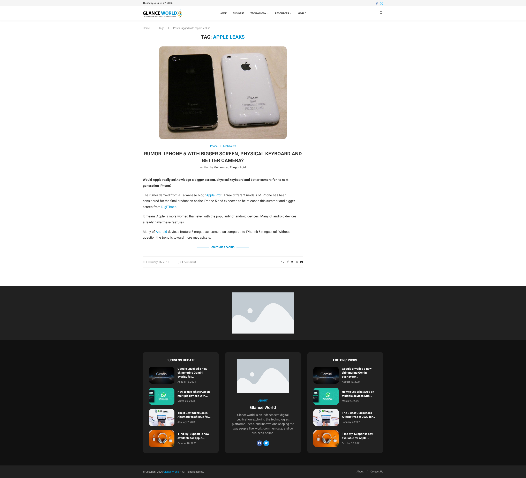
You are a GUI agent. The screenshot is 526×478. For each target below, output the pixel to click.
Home (223, 13)
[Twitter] (381, 3)
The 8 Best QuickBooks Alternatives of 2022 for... (194, 415)
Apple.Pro (213, 195)
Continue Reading (222, 247)
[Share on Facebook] (288, 262)
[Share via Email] (301, 262)
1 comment (189, 262)
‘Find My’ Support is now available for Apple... (193, 436)
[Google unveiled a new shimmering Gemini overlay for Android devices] (161, 375)
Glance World (171, 472)
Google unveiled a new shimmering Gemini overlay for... (192, 373)
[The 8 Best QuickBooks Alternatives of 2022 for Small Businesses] (161, 417)
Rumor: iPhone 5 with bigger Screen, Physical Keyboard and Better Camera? (223, 157)
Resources (282, 13)
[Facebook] (377, 3)
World (302, 13)
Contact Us (376, 471)
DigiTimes (168, 206)
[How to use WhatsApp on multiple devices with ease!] (161, 396)
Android (161, 231)
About (359, 471)
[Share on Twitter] (292, 262)
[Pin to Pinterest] (297, 262)
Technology (258, 13)
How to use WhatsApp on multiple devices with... (194, 394)
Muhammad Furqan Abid (230, 167)
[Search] (381, 13)
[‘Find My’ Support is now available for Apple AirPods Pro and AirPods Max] (161, 438)
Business (238, 13)
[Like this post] (282, 262)
